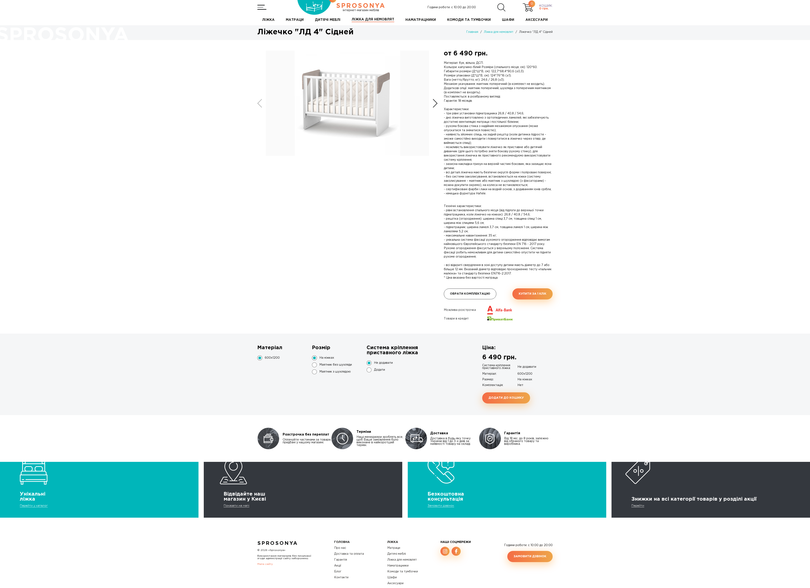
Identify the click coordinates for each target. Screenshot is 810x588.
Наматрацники (398, 565)
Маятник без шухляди (335, 364)
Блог (337, 571)
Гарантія (340, 560)
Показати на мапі (236, 505)
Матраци (393, 548)
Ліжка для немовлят (402, 560)
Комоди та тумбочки (402, 571)
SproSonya (277, 543)
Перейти (637, 505)
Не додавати (383, 363)
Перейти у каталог (34, 505)
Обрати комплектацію (470, 294)
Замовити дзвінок (441, 505)
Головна (342, 542)
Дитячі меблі (396, 554)
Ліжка (392, 542)
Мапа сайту (265, 564)
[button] (435, 103)
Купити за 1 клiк (532, 294)
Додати (379, 370)
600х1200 (272, 358)
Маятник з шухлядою (335, 371)
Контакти (341, 577)
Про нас (340, 548)
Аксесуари (395, 583)
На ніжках (326, 358)
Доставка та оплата (349, 554)
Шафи (392, 577)
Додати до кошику (506, 398)
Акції (337, 565)
